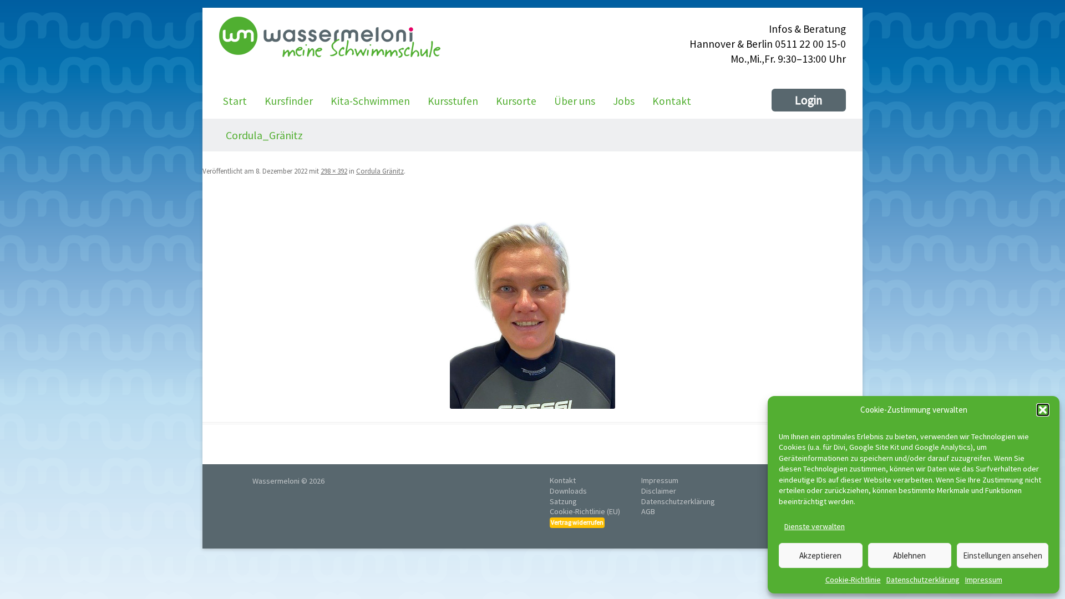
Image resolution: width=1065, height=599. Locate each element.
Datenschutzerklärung (923, 580)
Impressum (983, 580)
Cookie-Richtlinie (853, 580)
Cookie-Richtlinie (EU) (585, 511)
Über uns (574, 101)
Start (235, 101)
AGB (648, 511)
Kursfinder (289, 101)
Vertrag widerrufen (577, 522)
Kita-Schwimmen (370, 101)
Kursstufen (453, 101)
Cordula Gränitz (380, 171)
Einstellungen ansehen (1002, 555)
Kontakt (671, 101)
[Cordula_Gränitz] (532, 300)
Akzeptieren (820, 555)
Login (809, 100)
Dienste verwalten (814, 526)
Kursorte (516, 101)
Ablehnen (909, 555)
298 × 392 (334, 171)
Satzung (563, 501)
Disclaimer (658, 491)
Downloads (568, 491)
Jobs (624, 101)
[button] (1042, 409)
